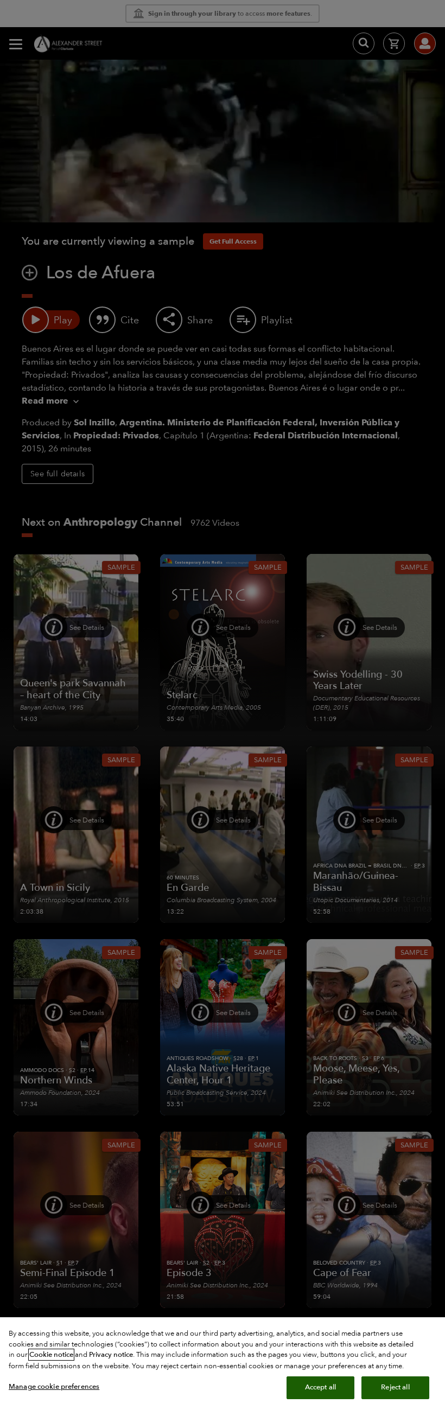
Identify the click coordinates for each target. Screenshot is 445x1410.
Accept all (320, 1387)
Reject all (395, 1387)
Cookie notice (51, 1355)
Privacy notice (111, 1355)
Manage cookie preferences (54, 1387)
